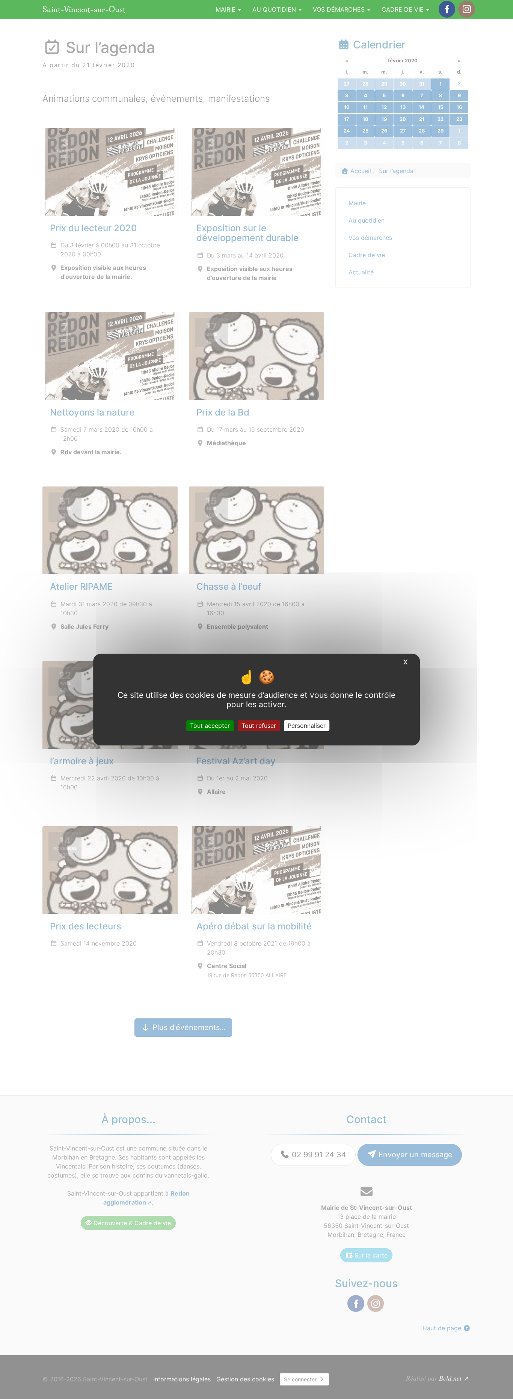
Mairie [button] (226, 9)
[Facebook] (447, 9)
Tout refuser (258, 725)
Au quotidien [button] (275, 9)
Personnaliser (307, 725)
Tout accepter (210, 725)
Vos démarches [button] (340, 9)
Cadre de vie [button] (403, 9)
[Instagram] (466, 9)
